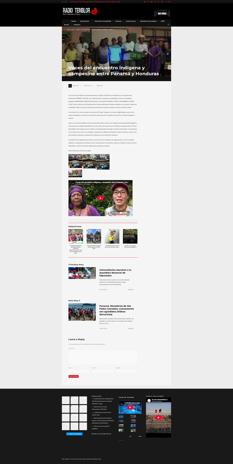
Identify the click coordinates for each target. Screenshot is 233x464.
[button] (66, 400)
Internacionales (84, 21)
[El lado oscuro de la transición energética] (130, 236)
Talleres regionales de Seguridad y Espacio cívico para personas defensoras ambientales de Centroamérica (103, 420)
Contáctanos (76, 24)
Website (118, 368)
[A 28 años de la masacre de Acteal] (121, 416)
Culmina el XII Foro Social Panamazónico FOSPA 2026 (94, 247)
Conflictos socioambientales (83, 29)
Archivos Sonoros (131, 21)
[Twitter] (148, 2)
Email (94, 368)
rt (78, 85)
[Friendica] (152, 2)
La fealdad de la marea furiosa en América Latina (112, 246)
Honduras (105, 29)
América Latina (71, 29)
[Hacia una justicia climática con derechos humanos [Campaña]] (133, 421)
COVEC (163, 21)
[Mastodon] (169, 2)
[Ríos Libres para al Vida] (121, 421)
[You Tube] (159, 2)
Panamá (73, 21)
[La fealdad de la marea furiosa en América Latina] (112, 236)
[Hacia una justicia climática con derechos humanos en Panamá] (121, 425)
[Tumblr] (162, 2)
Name (70, 368)
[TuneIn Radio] (165, 2)
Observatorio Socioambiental (103, 21)
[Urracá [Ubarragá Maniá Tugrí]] (133, 425)
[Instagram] (155, 2)
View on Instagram (75, 434)
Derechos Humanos (96, 29)
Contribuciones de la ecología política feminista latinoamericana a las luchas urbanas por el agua (75, 249)
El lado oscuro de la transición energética (130, 246)
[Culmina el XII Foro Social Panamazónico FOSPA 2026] (94, 236)
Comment (71, 348)
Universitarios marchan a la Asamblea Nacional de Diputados (115, 273)
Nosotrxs (66, 24)
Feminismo (118, 21)
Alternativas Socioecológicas (148, 21)
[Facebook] (145, 2)
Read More (131, 289)
